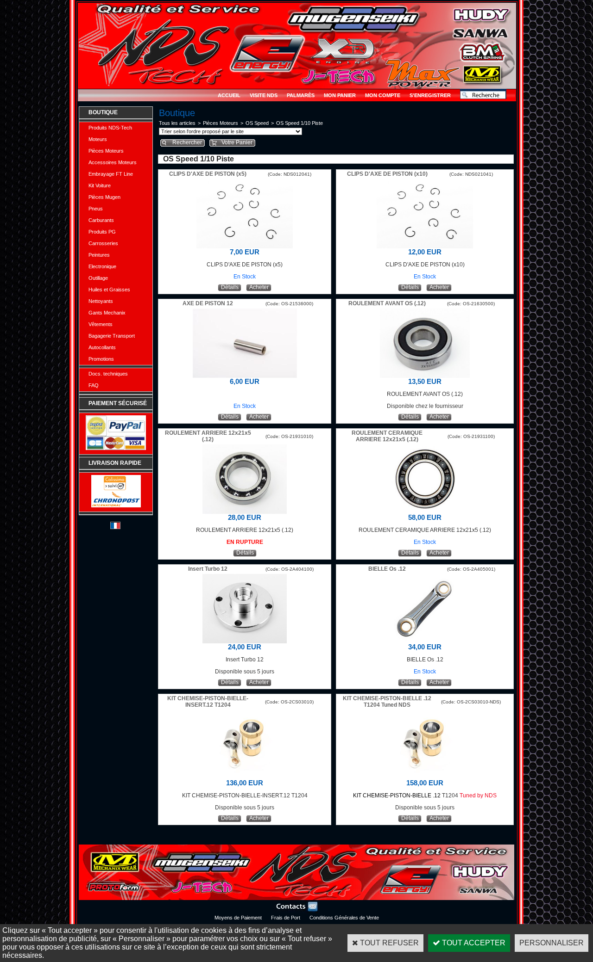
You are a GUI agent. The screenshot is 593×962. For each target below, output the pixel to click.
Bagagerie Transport (111, 336)
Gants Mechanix (107, 312)
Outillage (98, 278)
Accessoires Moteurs (112, 162)
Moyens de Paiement (238, 917)
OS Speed (257, 123)
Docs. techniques (108, 373)
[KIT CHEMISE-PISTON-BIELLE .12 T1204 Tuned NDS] (425, 777)
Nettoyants (100, 301)
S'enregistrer (430, 95)
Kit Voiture (99, 185)
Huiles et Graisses (109, 289)
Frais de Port (285, 917)
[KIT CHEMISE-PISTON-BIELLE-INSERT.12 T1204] (244, 777)
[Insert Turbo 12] (244, 641)
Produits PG (102, 231)
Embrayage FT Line (110, 174)
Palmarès (301, 95)
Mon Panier (340, 95)
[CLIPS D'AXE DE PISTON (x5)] (244, 246)
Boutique (103, 112)
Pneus (95, 208)
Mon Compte (382, 95)
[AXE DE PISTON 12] (245, 375)
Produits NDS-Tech (110, 127)
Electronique (102, 266)
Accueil (229, 95)
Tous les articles (177, 123)
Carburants (101, 220)
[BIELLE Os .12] (424, 641)
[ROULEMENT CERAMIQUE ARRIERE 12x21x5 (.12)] (425, 511)
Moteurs (97, 139)
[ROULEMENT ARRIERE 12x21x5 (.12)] (244, 511)
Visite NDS (264, 95)
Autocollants (102, 347)
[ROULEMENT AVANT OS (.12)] (425, 375)
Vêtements (100, 324)
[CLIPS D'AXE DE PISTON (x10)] (425, 246)
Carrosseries (103, 243)
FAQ (93, 385)
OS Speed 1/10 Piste (299, 123)
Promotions (101, 359)
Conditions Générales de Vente (344, 917)
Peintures (99, 255)
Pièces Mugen (104, 197)
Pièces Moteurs (106, 151)
